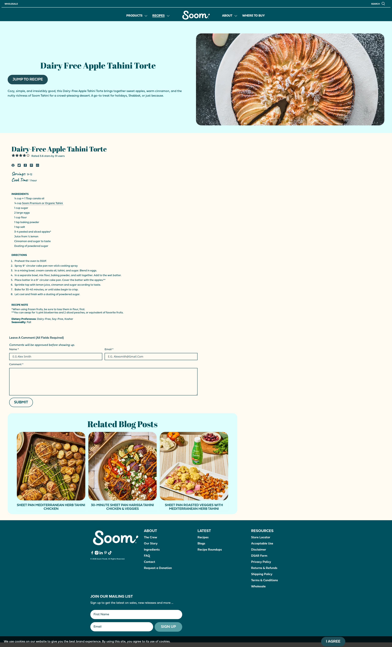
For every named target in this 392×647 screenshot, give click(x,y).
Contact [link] (149, 562)
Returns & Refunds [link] (264, 568)
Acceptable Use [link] (262, 543)
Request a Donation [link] (158, 568)
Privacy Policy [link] (261, 562)
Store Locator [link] (260, 537)
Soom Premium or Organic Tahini (42, 203)
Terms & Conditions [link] (264, 580)
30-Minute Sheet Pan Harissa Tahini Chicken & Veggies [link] (122, 507)
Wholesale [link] (11, 4)
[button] (378, 4)
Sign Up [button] (168, 627)
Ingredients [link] (152, 549)
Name (14, 349)
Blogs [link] (201, 543)
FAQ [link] (147, 555)
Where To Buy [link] (253, 15)
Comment (16, 364)
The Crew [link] (150, 537)
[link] (196, 15)
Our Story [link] (151, 543)
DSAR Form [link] (259, 555)
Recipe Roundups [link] (210, 549)
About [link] (227, 15)
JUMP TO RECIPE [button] (28, 79)
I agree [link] (333, 641)
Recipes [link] (158, 15)
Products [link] (134, 15)
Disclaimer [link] (258, 549)
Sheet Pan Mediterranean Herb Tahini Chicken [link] (51, 507)
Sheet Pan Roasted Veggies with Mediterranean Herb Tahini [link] (194, 507)
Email (109, 349)
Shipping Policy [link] (261, 574)
